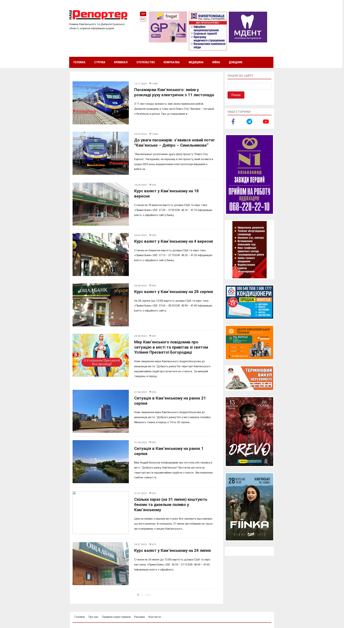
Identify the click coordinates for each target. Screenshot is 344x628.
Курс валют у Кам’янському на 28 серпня (173, 291)
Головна (79, 62)
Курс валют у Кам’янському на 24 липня (172, 550)
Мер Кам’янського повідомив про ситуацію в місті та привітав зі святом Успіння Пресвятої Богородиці (171, 347)
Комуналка (172, 62)
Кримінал (121, 62)
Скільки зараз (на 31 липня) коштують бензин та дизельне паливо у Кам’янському (170, 504)
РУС (143, 19)
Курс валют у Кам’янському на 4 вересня (173, 241)
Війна (216, 62)
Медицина (196, 62)
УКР (143, 14)
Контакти (154, 617)
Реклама (139, 617)
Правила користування (116, 617)
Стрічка (99, 62)
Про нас (93, 617)
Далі (147, 594)
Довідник (235, 62)
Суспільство (146, 62)
